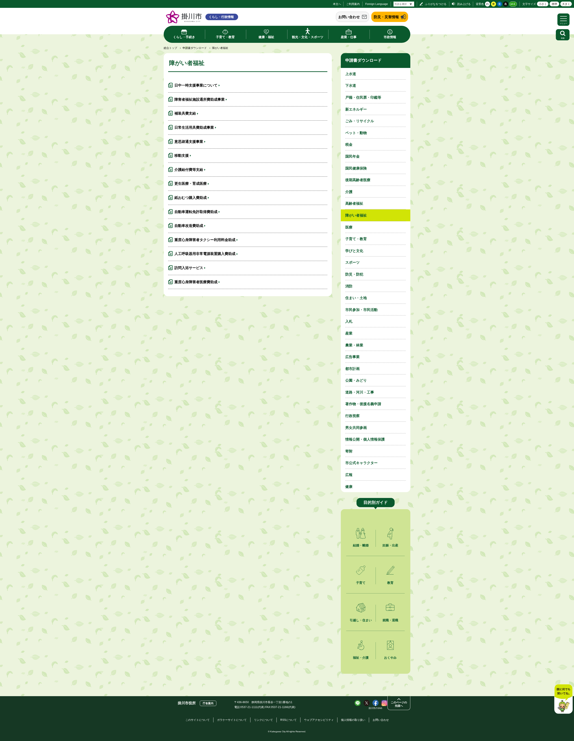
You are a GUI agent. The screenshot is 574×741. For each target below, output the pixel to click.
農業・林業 (354, 345)
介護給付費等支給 (188, 170)
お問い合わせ (349, 17)
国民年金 (352, 156)
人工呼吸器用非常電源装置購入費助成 (204, 254)
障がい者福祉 (356, 215)
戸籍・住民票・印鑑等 (363, 97)
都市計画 (352, 369)
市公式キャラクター (361, 463)
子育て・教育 (356, 239)
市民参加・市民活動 (361, 310)
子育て (360, 583)
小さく (543, 4)
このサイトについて (197, 719)
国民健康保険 (356, 168)
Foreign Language (376, 4)
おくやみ (390, 657)
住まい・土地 (356, 298)
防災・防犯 (354, 274)
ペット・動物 (356, 133)
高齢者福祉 (354, 203)
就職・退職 (390, 620)
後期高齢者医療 (357, 180)
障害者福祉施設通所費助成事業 (199, 99)
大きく (566, 4)
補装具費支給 (185, 113)
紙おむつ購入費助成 (190, 198)
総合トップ (170, 48)
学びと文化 (354, 251)
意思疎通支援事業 (188, 141)
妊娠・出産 (390, 545)
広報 (348, 475)
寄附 (348, 451)
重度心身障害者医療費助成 (195, 282)
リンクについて (263, 719)
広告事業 (352, 357)
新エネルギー (356, 109)
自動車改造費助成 (188, 226)
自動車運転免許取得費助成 (195, 212)
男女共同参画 (356, 428)
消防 (348, 286)
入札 (348, 321)
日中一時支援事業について (195, 85)
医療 (348, 227)
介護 (348, 192)
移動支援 (181, 155)
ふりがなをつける (435, 4)
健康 (348, 487)
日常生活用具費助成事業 (194, 127)
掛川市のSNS (375, 708)
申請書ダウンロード (195, 48)
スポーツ (352, 262)
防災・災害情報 (386, 17)
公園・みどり (356, 380)
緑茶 (513, 4)
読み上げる (464, 4)
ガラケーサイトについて (232, 719)
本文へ (337, 4)
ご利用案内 (353, 4)
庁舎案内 (208, 703)
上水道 (350, 74)
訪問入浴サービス (188, 268)
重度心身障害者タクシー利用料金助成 (204, 240)
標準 (554, 4)
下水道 (350, 85)
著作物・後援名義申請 (363, 404)
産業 (348, 333)
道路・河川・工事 (359, 392)
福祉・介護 (361, 657)
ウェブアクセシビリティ (319, 719)
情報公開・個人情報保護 (365, 439)
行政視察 (352, 416)
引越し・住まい (361, 620)
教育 (390, 583)
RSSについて (288, 719)
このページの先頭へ (399, 704)
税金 (348, 144)
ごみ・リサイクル (359, 121)
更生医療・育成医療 (190, 183)
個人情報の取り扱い (353, 719)
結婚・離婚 (361, 545)
